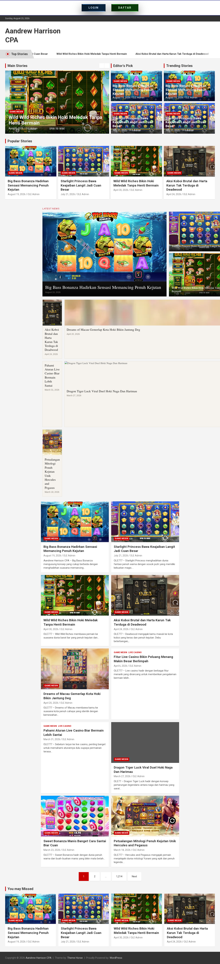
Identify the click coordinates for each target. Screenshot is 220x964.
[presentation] (101, 65)
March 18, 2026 (122, 850)
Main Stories (18, 66)
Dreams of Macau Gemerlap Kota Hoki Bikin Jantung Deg (103, 329)
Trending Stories (179, 66)
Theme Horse (75, 957)
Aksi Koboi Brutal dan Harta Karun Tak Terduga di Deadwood (135, 53)
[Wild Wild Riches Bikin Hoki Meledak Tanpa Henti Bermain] (75, 595)
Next (134, 876)
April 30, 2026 (16, 128)
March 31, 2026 (51, 739)
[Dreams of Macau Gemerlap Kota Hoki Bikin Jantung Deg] (75, 668)
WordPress (116, 957)
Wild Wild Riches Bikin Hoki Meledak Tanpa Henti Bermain (55, 53)
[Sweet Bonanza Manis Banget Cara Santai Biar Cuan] (75, 816)
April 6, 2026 (120, 665)
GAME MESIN (16, 111)
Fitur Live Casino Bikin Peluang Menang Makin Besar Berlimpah (143, 659)
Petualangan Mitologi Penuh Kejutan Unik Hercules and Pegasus (52, 473)
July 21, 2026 (120, 130)
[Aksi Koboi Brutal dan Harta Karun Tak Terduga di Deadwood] (145, 595)
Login (94, 7)
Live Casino (135, 652)
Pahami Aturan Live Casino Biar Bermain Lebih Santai (52, 375)
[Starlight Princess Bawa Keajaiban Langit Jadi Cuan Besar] (145, 521)
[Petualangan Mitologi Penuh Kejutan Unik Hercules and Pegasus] (145, 816)
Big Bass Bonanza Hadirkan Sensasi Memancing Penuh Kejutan (133, 90)
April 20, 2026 (50, 702)
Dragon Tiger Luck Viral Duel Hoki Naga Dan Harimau (102, 391)
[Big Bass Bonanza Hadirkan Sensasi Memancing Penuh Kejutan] (75, 521)
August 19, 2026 (121, 97)
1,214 (119, 876)
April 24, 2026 (173, 194)
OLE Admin (31, 128)
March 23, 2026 (51, 850)
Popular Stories (20, 141)
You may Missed (20, 889)
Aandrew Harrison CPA (38, 957)
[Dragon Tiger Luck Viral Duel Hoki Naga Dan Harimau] (145, 742)
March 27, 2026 (122, 776)
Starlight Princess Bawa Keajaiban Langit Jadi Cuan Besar (133, 122)
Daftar (124, 7)
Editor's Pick (123, 66)
